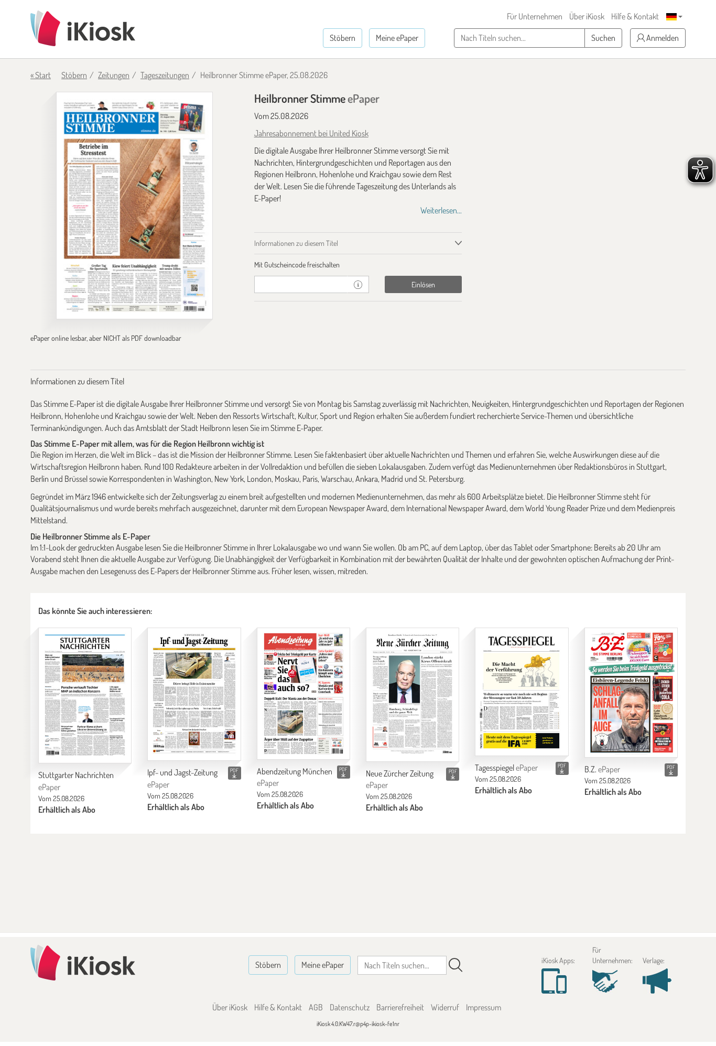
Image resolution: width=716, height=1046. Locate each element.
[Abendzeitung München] (303, 694)
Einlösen (423, 284)
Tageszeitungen (164, 75)
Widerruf (445, 1007)
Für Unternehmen (534, 16)
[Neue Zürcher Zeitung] (412, 695)
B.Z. (602, 769)
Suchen (603, 38)
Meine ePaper (397, 38)
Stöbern (342, 38)
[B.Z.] (631, 693)
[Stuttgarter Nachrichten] (85, 695)
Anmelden (662, 38)
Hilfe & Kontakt (635, 16)
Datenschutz (350, 1007)
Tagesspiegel (506, 767)
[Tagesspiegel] (521, 692)
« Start (40, 75)
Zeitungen (113, 75)
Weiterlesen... (441, 210)
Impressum (483, 1007)
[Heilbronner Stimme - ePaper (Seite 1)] (134, 205)
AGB (316, 1007)
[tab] (358, 264)
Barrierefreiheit (400, 1007)
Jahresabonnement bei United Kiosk (311, 133)
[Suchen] (455, 965)
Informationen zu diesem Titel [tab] (296, 243)
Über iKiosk (586, 16)
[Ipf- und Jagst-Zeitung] (194, 694)
